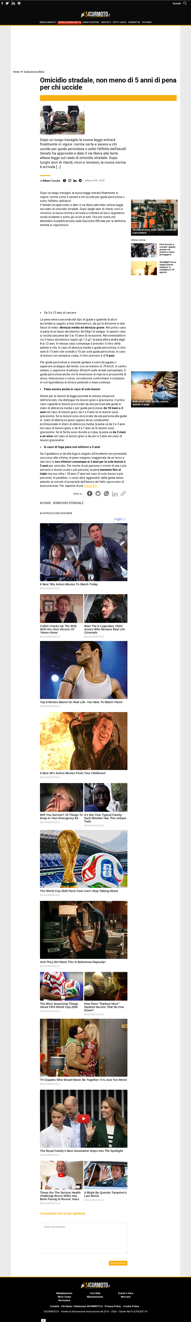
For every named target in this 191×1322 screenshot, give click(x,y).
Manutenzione (91, 22)
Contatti (54, 1306)
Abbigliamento (48, 22)
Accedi (177, 3)
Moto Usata (119, 22)
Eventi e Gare (125, 1293)
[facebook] (64, 180)
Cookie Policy (131, 1306)
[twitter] (80, 180)
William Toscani (51, 180)
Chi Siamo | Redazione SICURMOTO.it (82, 1306)
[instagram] (69, 180)
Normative (134, 22)
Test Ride (95, 1293)
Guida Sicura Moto (69, 22)
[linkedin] (75, 180)
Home (16, 71)
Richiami (146, 22)
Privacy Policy (113, 1306)
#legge (45, 503)
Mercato (106, 22)
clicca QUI (90, 486)
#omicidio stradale (68, 503)
